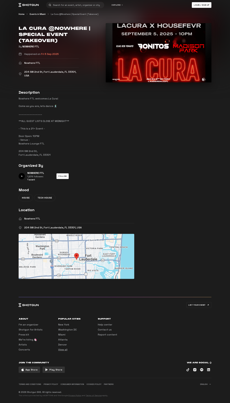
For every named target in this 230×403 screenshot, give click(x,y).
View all (62, 349)
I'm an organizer (28, 324)
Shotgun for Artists (30, 329)
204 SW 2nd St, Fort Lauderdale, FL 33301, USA (53, 227)
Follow (62, 176)
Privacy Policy (74, 395)
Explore (116, 5)
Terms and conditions (30, 384)
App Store (32, 369)
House (26, 197)
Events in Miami (38, 14)
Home (21, 14)
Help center (105, 324)
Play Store (55, 369)
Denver (62, 344)
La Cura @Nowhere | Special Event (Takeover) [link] (74, 14)
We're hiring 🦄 (28, 339)
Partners (109, 384)
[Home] (29, 5)
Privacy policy (51, 384)
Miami (61, 334)
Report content (107, 334)
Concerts (24, 349)
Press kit (24, 334)
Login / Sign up (202, 5)
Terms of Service (94, 395)
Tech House (45, 197)
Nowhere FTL (32, 218)
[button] (62, 176)
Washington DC (67, 329)
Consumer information (72, 384)
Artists (23, 344)
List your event (197, 305)
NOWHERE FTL (30, 46)
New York (63, 324)
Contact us (105, 329)
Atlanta (63, 339)
